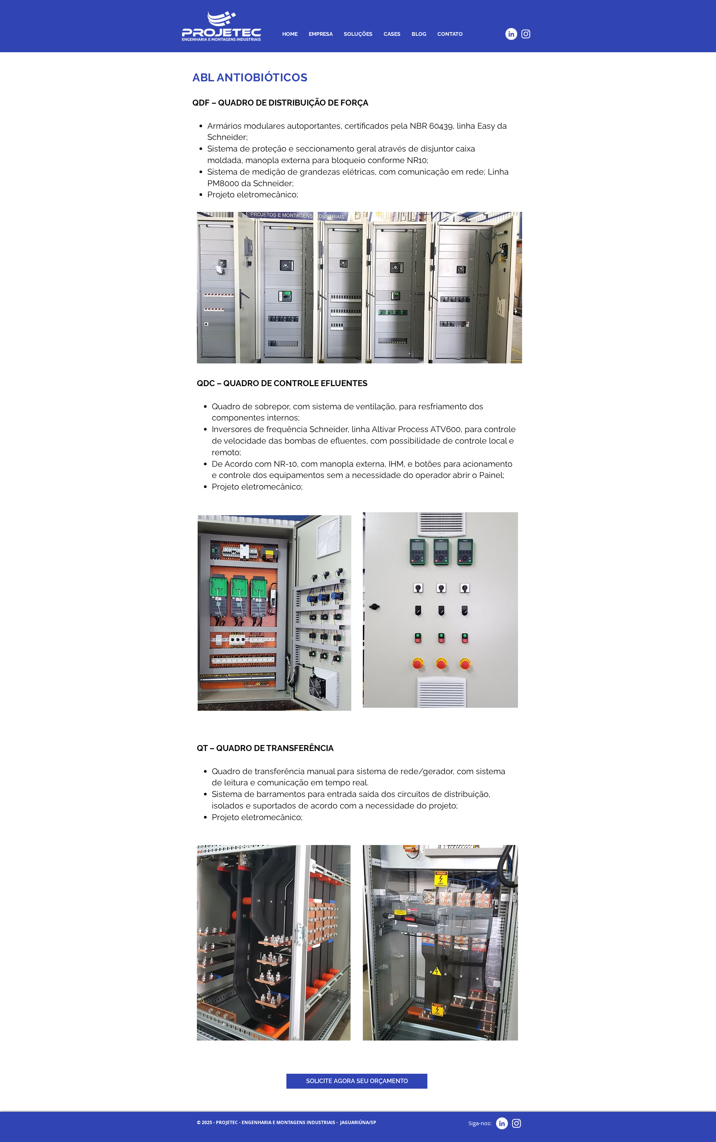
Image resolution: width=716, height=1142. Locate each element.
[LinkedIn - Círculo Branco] (511, 34)
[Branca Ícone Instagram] (526, 34)
